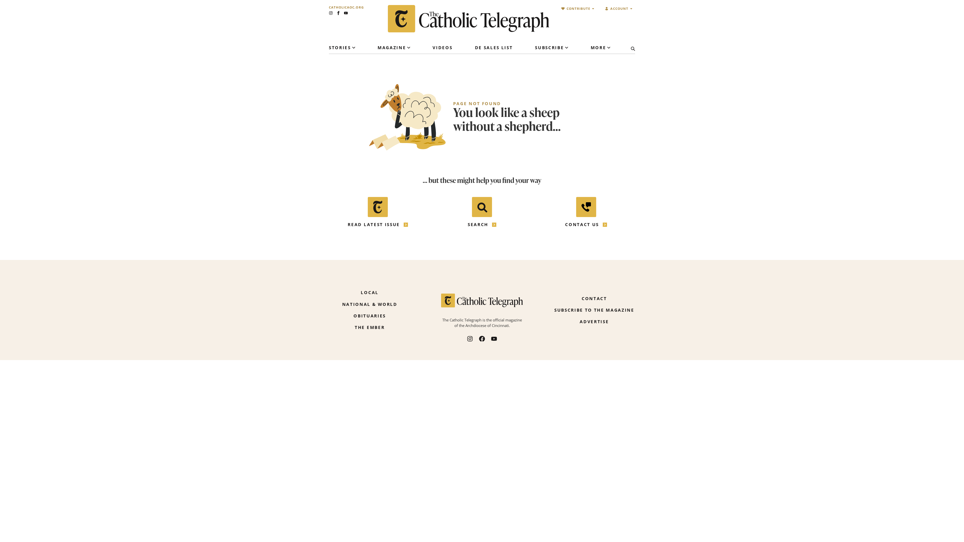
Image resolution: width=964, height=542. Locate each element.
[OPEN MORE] (608, 47)
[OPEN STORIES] (353, 47)
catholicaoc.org (346, 7)
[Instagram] (331, 13)
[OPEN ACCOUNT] (631, 8)
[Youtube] (346, 13)
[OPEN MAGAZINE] (408, 47)
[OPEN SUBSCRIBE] (566, 47)
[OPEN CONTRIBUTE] (593, 8)
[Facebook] (482, 339)
